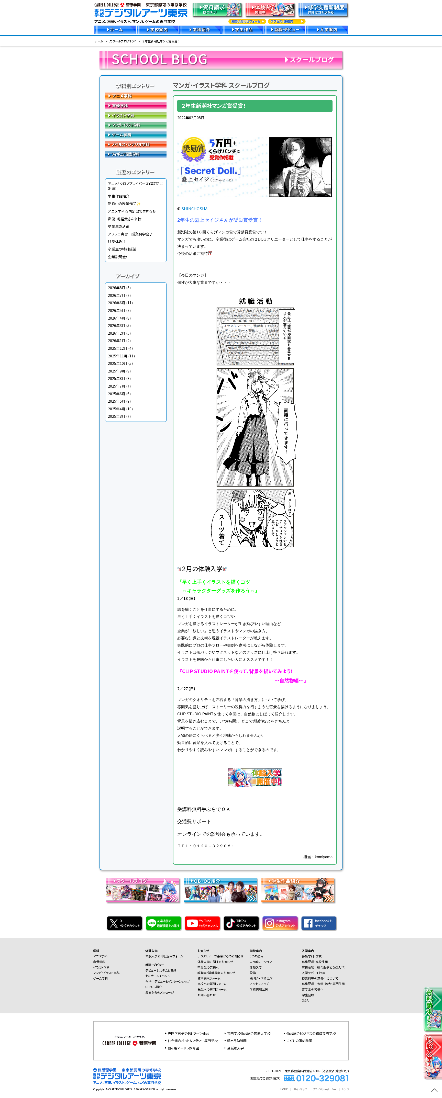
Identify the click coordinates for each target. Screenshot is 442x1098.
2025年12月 (117, 348)
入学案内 (308, 950)
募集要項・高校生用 (315, 961)
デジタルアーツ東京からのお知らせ (220, 956)
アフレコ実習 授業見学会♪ (130, 233)
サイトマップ (300, 1089)
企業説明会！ (118, 256)
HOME (284, 1089)
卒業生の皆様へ (208, 967)
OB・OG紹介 (153, 986)
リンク (345, 1089)
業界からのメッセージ (159, 992)
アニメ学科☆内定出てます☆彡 (132, 211)
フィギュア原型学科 (136, 154)
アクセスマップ (259, 983)
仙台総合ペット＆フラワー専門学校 (193, 1040)
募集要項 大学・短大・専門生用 (323, 983)
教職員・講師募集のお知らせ (216, 972)
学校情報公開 (259, 989)
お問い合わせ (206, 995)
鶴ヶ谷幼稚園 (237, 1040)
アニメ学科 (136, 96)
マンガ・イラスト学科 (136, 125)
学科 (96, 950)
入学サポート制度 (313, 972)
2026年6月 (116, 302)
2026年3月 (116, 325)
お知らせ (203, 950)
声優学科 (136, 105)
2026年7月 (116, 295)
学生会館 (308, 995)
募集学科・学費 (312, 956)
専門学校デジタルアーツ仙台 (188, 1033)
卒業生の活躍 (118, 226)
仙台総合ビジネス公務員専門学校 (311, 1033)
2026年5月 (116, 310)
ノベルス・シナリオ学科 (136, 144)
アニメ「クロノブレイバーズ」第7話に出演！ (135, 186)
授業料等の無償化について (320, 978)
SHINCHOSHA (194, 208)
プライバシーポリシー (324, 1089)
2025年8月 (116, 378)
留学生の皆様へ (312, 989)
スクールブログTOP (122, 41)
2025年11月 (117, 355)
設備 (253, 972)
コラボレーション (261, 961)
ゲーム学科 (136, 135)
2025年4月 (116, 408)
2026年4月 (116, 318)
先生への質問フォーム (211, 989)
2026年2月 (116, 333)
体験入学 (151, 950)
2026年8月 (116, 287)
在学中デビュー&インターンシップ (167, 981)
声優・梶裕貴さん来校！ (125, 218)
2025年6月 (116, 393)
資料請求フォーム (208, 978)
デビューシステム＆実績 (160, 970)
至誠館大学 (235, 1048)
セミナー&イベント (157, 976)
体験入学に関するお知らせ (215, 961)
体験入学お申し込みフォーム (164, 956)
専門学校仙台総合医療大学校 (248, 1033)
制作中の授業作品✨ (124, 203)
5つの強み (256, 956)
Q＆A (305, 1000)
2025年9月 (116, 370)
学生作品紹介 (118, 196)
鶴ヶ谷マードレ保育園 (183, 1048)
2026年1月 (116, 340)
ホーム (98, 41)
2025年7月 (116, 386)
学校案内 (256, 950)
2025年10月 (117, 363)
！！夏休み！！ (117, 241)
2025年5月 (116, 401)
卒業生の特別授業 (122, 249)
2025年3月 (116, 416)
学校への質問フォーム (211, 983)
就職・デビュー (154, 965)
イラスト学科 (136, 115)
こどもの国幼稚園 (299, 1040)
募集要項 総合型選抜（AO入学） (324, 967)
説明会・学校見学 (261, 978)
